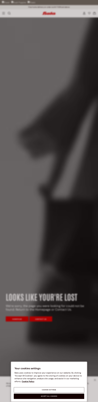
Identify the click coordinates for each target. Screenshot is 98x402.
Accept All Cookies (49, 396)
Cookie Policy (28, 381)
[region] (49, 381)
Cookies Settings (49, 390)
